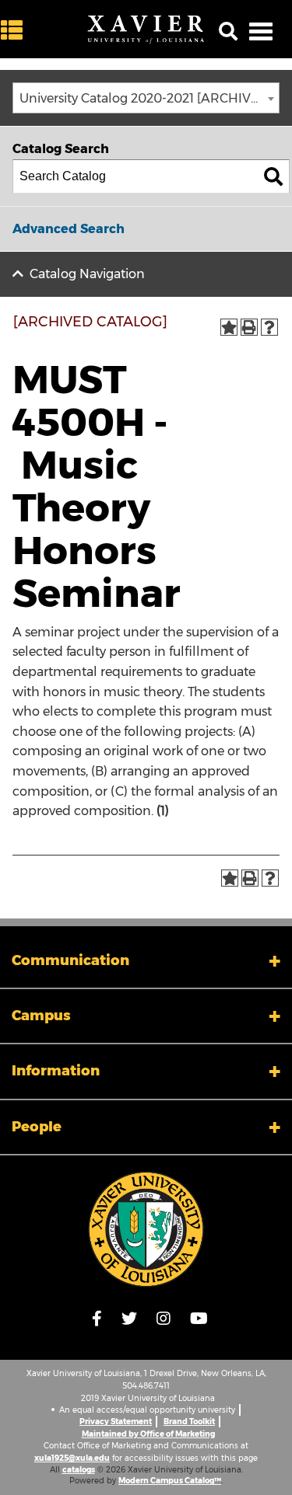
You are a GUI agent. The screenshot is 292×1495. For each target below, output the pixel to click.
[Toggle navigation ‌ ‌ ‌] (260, 31)
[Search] (273, 176)
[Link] (146, 1229)
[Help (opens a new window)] (269, 327)
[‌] (15, 31)
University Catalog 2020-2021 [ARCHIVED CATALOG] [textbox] (149, 98)
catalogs (78, 1470)
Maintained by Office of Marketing (148, 1434)
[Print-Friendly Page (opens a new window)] (249, 327)
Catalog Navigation (87, 274)
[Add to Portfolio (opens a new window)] (228, 327)
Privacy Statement (115, 1422)
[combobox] (146, 97)
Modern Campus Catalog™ (169, 1481)
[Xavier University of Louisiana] (146, 29)
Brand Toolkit (189, 1422)
